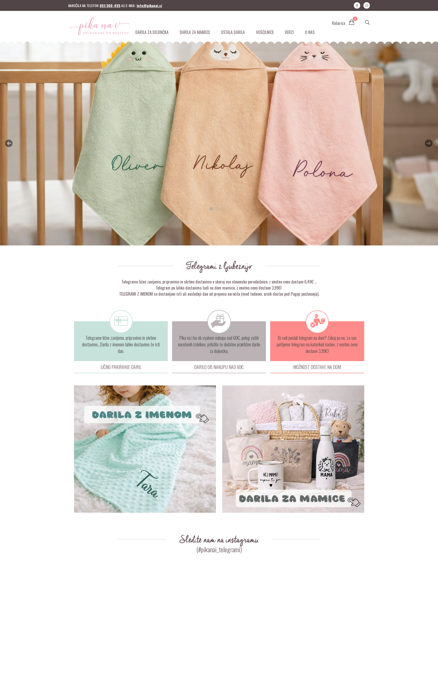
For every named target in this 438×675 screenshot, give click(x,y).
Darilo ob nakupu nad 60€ (219, 367)
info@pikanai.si (149, 5)
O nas (310, 32)
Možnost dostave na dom (317, 367)
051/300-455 (110, 5)
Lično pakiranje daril (121, 367)
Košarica (343, 22)
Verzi (289, 32)
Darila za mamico (195, 32)
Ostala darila (233, 32)
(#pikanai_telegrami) (219, 549)
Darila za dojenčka (152, 32)
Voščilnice (265, 32)
